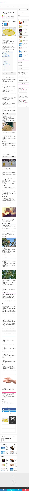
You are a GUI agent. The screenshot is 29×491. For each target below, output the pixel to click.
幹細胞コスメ (20, 101)
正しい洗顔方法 (20, 102)
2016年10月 (20, 68)
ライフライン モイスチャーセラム (22, 99)
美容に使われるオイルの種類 (6, 56)
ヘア (4, 69)
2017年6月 (20, 62)
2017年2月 (20, 65)
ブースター (13, 17)
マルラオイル (5, 62)
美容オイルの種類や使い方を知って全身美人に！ (23, 80)
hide (8, 51)
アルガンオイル (4, 16)
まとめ (4, 70)
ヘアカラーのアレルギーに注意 (22, 74)
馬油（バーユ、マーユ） (6, 64)
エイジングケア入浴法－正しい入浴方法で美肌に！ (23, 78)
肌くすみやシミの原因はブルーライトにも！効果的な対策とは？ (23, 76)
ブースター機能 (4, 53)
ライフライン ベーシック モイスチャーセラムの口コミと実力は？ (23, 73)
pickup (20, 88)
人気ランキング (14, 482)
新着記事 (13, 481)
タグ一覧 (27, 106)
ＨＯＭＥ (13, 475)
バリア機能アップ (5, 54)
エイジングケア (20, 89)
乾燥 (19, 100)
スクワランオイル (9, 17)
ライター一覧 (14, 480)
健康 (13, 479)
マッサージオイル (21, 96)
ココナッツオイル (4, 17)
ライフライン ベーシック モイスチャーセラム (23, 97)
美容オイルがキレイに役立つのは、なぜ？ (7, 52)
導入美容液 (25, 100)
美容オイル (27, 102)
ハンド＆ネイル (5, 68)
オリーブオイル (12, 16)
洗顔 (24, 102)
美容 (19, 15)
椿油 (23, 101)
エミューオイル (8, 16)
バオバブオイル (5, 61)
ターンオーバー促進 (6, 55)
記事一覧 (15, 444)
